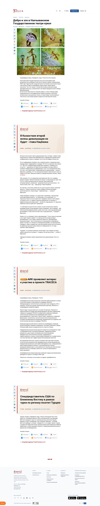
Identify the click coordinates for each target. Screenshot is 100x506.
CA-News (22, 175)
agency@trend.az (17, 488)
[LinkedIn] (30, 498)
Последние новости (36, 472)
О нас (48, 472)
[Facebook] (18, 498)
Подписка (63, 472)
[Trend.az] (18, 10)
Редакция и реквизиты (52, 474)
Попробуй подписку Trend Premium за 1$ (33, 111)
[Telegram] (27, 498)
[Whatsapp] (15, 498)
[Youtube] (24, 498)
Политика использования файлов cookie (80, 483)
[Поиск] (56, 11)
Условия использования (80, 472)
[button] (14, 29)
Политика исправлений (52, 482)
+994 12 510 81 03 (17, 487)
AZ (82, 503)
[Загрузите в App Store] (72, 498)
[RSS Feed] (33, 498)
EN (79, 503)
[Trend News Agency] (17, 472)
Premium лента (35, 474)
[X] (21, 498)
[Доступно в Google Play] (81, 498)
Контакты (49, 476)
